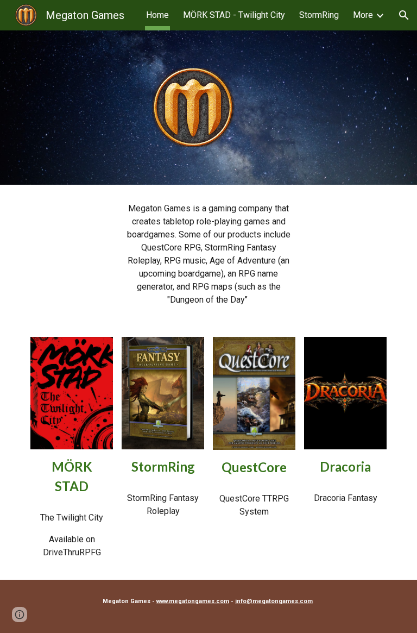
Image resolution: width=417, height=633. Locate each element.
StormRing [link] (319, 15)
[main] (208, 254)
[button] (404, 15)
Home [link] (157, 15)
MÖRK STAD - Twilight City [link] (234, 15)
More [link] (363, 15)
